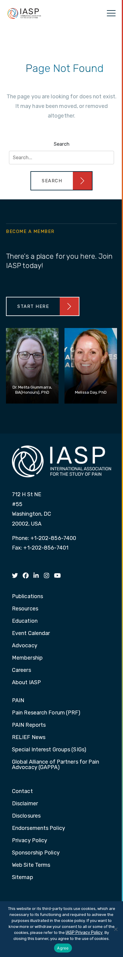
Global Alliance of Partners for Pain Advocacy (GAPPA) (55, 765)
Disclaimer (25, 804)
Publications (27, 597)
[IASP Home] (24, 13)
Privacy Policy (29, 841)
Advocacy (24, 646)
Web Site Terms (31, 865)
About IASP (26, 683)
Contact (22, 792)
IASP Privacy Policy (84, 932)
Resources (25, 609)
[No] (116, 929)
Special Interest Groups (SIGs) (49, 750)
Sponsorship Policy (36, 853)
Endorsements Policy (38, 828)
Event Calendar (31, 634)
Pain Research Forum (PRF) (46, 713)
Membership (27, 658)
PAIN (18, 701)
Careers (21, 670)
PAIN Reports (29, 725)
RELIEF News (28, 738)
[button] (61, 180)
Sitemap (22, 878)
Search (62, 144)
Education (25, 621)
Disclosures (26, 816)
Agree (63, 948)
